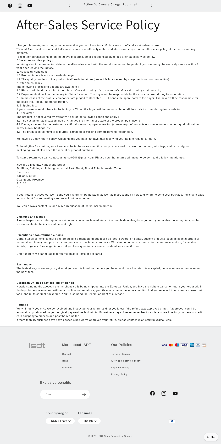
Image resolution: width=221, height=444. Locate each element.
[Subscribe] (84, 394)
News (65, 360)
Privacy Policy (119, 374)
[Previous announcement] (69, 6)
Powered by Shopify (122, 436)
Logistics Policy (120, 367)
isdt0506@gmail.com (80, 157)
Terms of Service (121, 354)
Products (67, 367)
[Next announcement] (151, 6)
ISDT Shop (104, 436)
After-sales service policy (126, 360)
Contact (66, 354)
